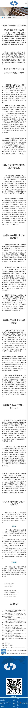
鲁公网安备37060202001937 (25, 703)
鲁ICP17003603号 (8, 703)
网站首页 (5, 17)
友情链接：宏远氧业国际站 (18, 703)
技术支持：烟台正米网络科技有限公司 (14, 703)
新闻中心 (10, 17)
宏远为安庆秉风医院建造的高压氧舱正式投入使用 (17, 650)
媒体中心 (14, 17)
